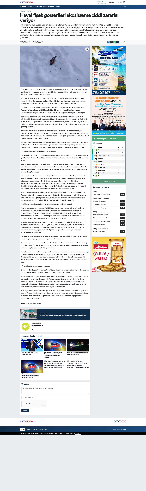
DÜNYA (58, 7)
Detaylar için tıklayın (108, 181)
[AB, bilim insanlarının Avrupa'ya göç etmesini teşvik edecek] (55, 362)
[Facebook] (115, 421)
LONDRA (51, 7)
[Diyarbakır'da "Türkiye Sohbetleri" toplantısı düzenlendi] (78, 362)
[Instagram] (121, 421)
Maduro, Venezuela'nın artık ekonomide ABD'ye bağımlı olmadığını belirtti (30, 375)
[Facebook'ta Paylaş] (108, 42)
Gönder (25, 410)
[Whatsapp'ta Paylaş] (114, 42)
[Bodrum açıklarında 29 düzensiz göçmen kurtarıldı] (78, 345)
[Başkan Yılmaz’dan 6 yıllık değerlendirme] (32, 345)
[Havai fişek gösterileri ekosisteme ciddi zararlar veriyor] (55, 66)
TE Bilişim (123, 429)
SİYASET (30, 7)
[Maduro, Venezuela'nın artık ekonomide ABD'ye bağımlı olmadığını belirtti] (32, 366)
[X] (118, 421)
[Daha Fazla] (117, 42)
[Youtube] (124, 421)
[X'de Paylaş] (111, 42)
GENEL (29, 11)
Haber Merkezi (37, 325)
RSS (23, 429)
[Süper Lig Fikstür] (124, 187)
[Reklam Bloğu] (109, 70)
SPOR (45, 7)
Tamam (78, 433)
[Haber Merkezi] (25, 326)
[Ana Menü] (125, 7)
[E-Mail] (32, 329)
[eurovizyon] (26, 2)
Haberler (22, 11)
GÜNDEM (23, 7)
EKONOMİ (38, 7)
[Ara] (123, 7)
